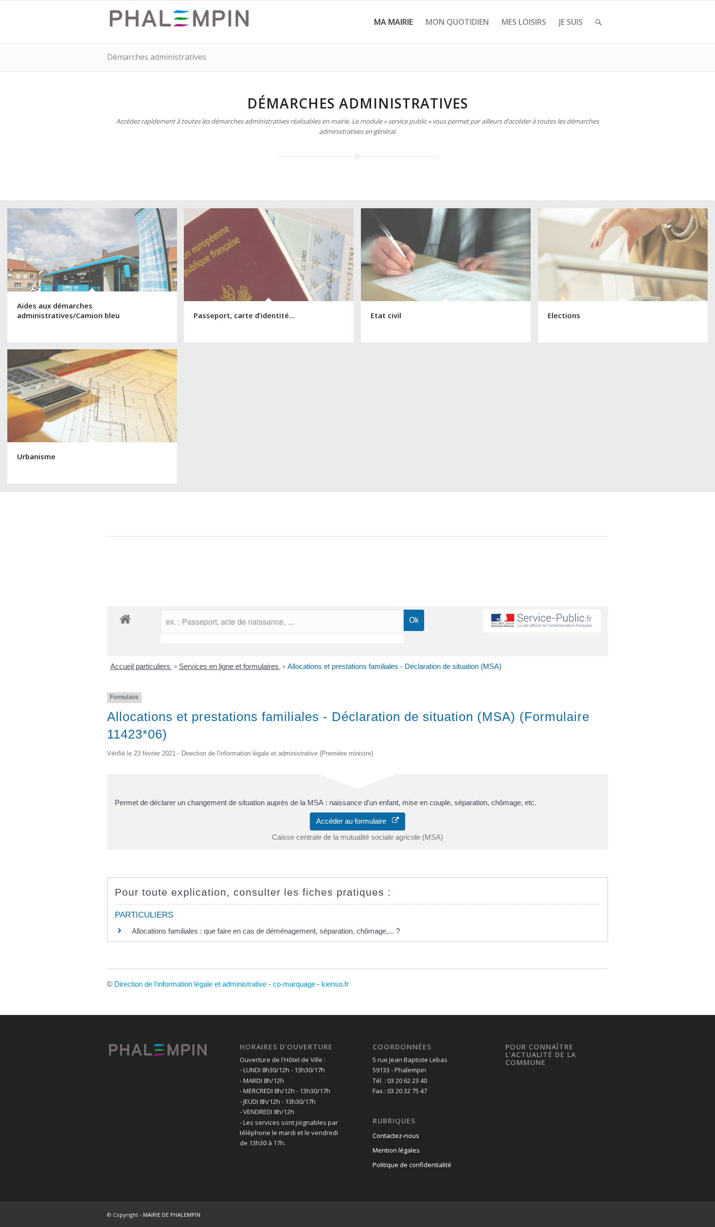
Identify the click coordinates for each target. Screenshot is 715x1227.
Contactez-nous (396, 1135)
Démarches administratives (156, 57)
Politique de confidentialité (412, 1164)
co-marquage (294, 984)
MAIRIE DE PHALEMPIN (171, 1214)
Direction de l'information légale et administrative (190, 984)
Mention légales (396, 1150)
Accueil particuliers (141, 666)
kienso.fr (335, 984)
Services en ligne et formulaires (230, 666)
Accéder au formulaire (354, 821)
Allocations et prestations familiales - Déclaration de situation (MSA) (394, 666)
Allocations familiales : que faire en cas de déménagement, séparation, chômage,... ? (266, 931)
